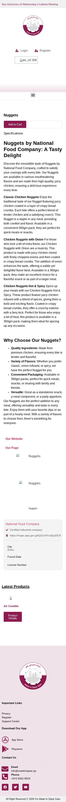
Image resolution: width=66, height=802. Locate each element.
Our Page (12, 447)
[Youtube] (25, 787)
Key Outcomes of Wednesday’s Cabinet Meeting (30, 4)
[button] (33, 95)
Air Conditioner (13, 606)
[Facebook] (5, 787)
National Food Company (22, 524)
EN (33, 60)
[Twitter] (15, 787)
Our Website (14, 438)
